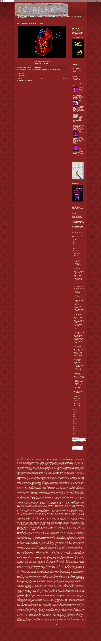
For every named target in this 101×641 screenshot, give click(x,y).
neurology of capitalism (25, 543)
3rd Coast (43, 462)
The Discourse (37, 590)
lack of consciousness (60, 527)
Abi (78, 463)
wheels (43, 613)
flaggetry (71, 499)
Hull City (53, 514)
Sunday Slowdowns (49, 584)
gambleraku (31, 69)
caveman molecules (71, 479)
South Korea (56, 578)
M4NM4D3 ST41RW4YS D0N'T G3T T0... (79, 333)
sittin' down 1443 (50, 575)
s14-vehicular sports (36, 567)
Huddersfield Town (47, 514)
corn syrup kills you (66, 484)
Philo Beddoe (80, 549)
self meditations (65, 570)
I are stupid (77, 514)
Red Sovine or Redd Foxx (28, 561)
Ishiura (45, 519)
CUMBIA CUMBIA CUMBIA (27, 487)
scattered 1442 (34, 568)
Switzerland (27, 586)
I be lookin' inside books (37, 515)
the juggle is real (23, 594)
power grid (69, 553)
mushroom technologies (28, 539)
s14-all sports (30, 566)
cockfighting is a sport (73, 483)
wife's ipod (63, 614)
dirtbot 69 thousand (30, 491)
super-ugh (70, 584)
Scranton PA (24, 570)
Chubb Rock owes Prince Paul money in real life (74, 482)
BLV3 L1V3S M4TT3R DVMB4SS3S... (78, 350)
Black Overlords (76, 473)
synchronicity (32, 586)
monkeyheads (20, 538)
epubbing (32, 496)
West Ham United (32, 613)
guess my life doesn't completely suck (66, 509)
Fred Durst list (29, 503)
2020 (74, 252)
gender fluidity (80, 505)
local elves (64, 531)
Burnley (34, 478)
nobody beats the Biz (60, 544)
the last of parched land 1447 (38, 595)
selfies (18, 571)
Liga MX (37, 529)
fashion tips (38, 498)
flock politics (22, 501)
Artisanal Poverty (80, 468)
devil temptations (61, 489)
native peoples (55, 542)
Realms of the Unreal (72, 560)
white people (26, 614)
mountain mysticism (77, 538)
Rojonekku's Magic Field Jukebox (32, 565)
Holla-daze (50, 513)
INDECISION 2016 (42, 518)
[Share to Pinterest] (40, 67)
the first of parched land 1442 (32, 591)
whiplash (21, 614)
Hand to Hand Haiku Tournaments (44, 510)
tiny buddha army (34, 603)
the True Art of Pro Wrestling (31, 599)
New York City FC (56, 543)
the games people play (34, 592)
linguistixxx (64, 529)
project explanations (57, 554)
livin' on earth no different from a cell (33, 531)
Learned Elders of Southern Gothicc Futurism (47, 528)
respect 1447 (50, 562)
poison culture (71, 552)
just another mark (57, 524)
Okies (76, 546)
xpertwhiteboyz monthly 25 (72, 618)
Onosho (76, 547)
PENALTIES (82, 548)
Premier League (20, 554)
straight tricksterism (41, 581)
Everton (51, 496)
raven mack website (77, 63)
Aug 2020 (76, 395)
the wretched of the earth (53, 599)
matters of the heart (65, 534)
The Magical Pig (29, 596)
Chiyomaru (45, 482)
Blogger (55, 624)
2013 (74, 419)
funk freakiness (35, 505)
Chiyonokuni (51, 482)
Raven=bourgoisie (43, 558)
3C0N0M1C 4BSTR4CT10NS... (78, 304)
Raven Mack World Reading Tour (32, 558)
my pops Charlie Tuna (55, 541)
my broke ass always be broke (61, 539)
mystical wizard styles (25, 542)
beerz (45, 472)
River (38, 563)
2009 (74, 426)
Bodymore (75, 474)
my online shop (76, 64)
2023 (74, 246)
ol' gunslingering (81, 546)
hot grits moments (36, 514)
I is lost (66, 515)
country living (38, 486)
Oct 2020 (76, 257)
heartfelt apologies (63, 511)
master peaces (33, 534)
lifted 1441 (19, 529)
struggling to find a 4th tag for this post (60, 581)
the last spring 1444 (71, 595)
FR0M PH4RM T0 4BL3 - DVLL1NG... (79, 325)
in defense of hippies (34, 518)
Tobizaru (41, 603)
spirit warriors (22, 580)
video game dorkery (49, 609)
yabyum (29, 619)
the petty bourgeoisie (67, 596)
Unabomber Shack (46, 606)
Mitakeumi (53, 537)
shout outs (59, 573)
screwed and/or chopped (33, 570)
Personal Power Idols (69, 549)
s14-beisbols (44, 566)
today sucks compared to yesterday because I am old (60, 603)
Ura (38, 608)
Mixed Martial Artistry (60, 537)
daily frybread (65, 487)
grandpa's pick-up (24, 509)
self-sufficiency (79, 570)
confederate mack (41, 484)
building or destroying (31, 477)
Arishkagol (42, 468)
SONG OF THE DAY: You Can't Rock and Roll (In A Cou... (79, 377)
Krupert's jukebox (71, 526)
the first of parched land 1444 (60, 591)
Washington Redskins (78, 610)
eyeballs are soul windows (51, 497)
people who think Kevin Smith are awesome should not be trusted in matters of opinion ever (34, 549)
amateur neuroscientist (36, 466)
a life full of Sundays (34, 463)
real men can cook (39, 560)
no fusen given (44, 544)
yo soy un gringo (44, 619)
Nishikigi (31, 544)
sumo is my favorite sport (38, 584)
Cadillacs (73, 478)
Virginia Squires (78, 609)
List (68, 529)
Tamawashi (19, 587)
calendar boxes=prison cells (22, 479)
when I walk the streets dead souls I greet (52, 69)
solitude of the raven (54, 577)
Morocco (33, 538)
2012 (74, 421)
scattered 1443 (42, 568)
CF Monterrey (34, 481)
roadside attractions (45, 563)
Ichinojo (62, 517)
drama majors (57, 492)
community (23, 484)
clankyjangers (25, 483)
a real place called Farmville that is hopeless (59, 463)
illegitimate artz (69, 517)
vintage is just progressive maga (67, 609)
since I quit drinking (73, 573)
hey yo (77, 511)
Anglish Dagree (47, 467)
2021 (74, 250)
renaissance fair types (64, 561)
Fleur (18, 501)
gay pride (74, 505)
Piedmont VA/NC (42, 551)
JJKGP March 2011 (32, 523)
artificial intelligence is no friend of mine (56, 468)
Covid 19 (44, 486)
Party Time (58, 548)
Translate (81, 441)
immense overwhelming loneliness (23, 518)
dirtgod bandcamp (76, 68)
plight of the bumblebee (58, 552)
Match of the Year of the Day (43, 534)
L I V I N (27, 527)
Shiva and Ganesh (20, 573)
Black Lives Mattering (68, 473)
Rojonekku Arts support (78, 563)
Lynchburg (52, 532)
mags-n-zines (27, 533)
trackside (78, 604)
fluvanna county (36, 501)
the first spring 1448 (24, 592)
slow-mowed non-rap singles (33, 576)
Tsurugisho (77, 605)
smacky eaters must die (56, 576)
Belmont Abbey (66, 472)
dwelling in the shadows (49, 493)
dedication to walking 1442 (55, 488)
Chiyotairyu (62, 482)
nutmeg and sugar (27, 546)
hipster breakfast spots (28, 513)
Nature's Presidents (72, 542)
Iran (42, 519)
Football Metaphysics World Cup (31, 502)
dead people (32, 488)
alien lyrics (59, 464)
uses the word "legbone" (56, 608)
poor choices (36, 553)
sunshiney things (62, 584)
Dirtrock (46, 491)
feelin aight (69, 498)
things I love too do (38, 600)
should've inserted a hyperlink (50, 573)
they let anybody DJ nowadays (66, 599)
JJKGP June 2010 (74, 522)
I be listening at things (27, 515)
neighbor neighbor (81, 542)
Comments (75, 449)
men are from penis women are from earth (41, 536)
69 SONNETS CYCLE (73, 462)
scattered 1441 (26, 568)
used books (47, 608)
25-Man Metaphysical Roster (24, 462)
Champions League (41, 481)
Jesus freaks (80, 519)
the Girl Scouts (44, 592)
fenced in (20, 499)
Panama (53, 548)
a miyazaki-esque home (44, 463)
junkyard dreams (49, 524)
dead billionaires (25, 488)
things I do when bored (29, 600)
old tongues (33, 547)
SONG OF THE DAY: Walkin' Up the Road (78, 360)
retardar (62, 562)
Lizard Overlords (53, 531)
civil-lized (19, 483)
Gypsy (18, 510)
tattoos (27, 587)
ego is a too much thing (28, 494)
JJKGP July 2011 (58, 522)
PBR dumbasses (76, 548)
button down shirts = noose (41, 478)
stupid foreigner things (45, 582)
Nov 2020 (76, 255)
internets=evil (19, 519)
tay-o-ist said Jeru (34, 587)
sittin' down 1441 (32, 575)
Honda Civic (75, 513)
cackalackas (68, 478)
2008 (74, 428)
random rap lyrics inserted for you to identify (75, 557)
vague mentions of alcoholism (24, 609)
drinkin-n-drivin (27, 493)
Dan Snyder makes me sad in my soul (76, 487)
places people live (57, 551)
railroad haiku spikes (27, 557)
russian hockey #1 (76, 565)
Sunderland (56, 584)
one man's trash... (39, 547)
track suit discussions (71, 604)
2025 (74, 243)
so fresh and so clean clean (22, 577)
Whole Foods (33, 614)
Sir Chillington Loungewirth (22, 575)
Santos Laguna (60, 567)
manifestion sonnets (73, 533)
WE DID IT (51, 611)
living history (45, 531)
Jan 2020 (76, 407)
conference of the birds (51, 484)
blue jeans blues (43, 474)
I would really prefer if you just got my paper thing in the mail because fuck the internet (40, 517)
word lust (55, 616)
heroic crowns (71, 511)
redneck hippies (37, 561)
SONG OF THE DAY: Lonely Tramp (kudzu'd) (81, 148)
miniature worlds (45, 537)
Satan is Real (66, 567)
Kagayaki (74, 524)
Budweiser (75, 78)
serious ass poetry (58, 571)
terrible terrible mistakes (70, 587)
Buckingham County (21, 477)
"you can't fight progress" (34, 459)
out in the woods (27, 548)
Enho (29, 496)
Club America (65, 483)
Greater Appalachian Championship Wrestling (36, 509)
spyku (42, 580)
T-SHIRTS (45, 586)
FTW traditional (78, 503)
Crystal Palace (81, 486)
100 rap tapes (64, 459)
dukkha (42, 493)
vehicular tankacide (41, 609)
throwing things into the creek (71, 601)
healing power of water (41, 511)
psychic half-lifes (25, 556)
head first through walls (30, 511)
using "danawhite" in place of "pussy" (68, 608)
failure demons (78, 497)
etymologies (47, 496)
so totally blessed (33, 577)
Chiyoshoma (56, 482)
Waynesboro (31, 611)
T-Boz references (39, 586)
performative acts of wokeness (58, 549)
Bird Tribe (59, 473)
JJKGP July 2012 (66, 522)
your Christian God (24, 620)
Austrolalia (33, 469)
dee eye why (21, 489)
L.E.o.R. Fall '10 (34, 527)
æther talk (25, 464)
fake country (24, 498)
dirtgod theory (39, 491)
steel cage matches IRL (74, 580)
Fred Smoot (36, 503)
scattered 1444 (50, 568)
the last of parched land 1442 (64, 594)
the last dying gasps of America (34, 594)
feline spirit (82, 498)
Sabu (43, 567)
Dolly (71, 491)
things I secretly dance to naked (50, 600)
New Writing (48, 543)
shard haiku (52, 572)
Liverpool (22, 531)
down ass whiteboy (33, 492)
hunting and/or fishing (60, 514)
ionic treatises (37, 519)
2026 (74, 241)
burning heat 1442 (75, 477)
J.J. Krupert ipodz (55, 519)
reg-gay (43, 561)
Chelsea (67, 481)
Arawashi (31, 468)
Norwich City (75, 544)
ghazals (49, 506)
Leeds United (59, 528)
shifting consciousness (68, 572)
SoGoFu (46, 577)
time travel (26, 603)
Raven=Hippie (57, 558)
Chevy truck (72, 481)
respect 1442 (28, 562)
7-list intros (81, 462)
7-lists (18, 463)
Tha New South (21, 589)
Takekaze (71, 586)
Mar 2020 (76, 403)
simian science (65, 573)
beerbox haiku (39, 472)
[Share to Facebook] (39, 67)
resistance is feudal (72, 561)
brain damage (61, 476)
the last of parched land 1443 (78, 594)
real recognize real (47, 560)
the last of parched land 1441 (50, 594)
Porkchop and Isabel (49, 553)
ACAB (82, 463)
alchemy (53, 464)
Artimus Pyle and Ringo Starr (70, 468)
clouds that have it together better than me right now (51, 483)
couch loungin (22, 486)
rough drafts (55, 565)
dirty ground (51, 491)
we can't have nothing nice (41, 611)
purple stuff (57, 556)
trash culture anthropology (38, 605)
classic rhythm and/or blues (35, 483)
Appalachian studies (24, 468)
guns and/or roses (79, 509)
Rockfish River (59, 563)
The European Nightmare (73, 590)
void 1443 (23, 610)
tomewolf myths (76, 603)
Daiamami (59, 487)
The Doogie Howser (46, 590)
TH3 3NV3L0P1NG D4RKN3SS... (77, 307)
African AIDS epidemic (41, 464)
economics (73, 493)
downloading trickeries (43, 492)
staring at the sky (58, 580)
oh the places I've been (58, 546)
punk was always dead (34, 556)
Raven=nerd (64, 558)
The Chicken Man (72, 589)
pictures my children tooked (32, 551)
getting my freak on (42, 506)
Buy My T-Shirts (51, 478)
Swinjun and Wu (20, 586)
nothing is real (81, 544)
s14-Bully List (50, 566)
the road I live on (52, 598)
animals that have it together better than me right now (63, 467)
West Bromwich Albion (23, 613)
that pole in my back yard (32, 589)
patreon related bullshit (66, 548)
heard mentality (50, 511)
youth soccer (47, 620)
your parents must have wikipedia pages (37, 620)
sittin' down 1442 (41, 575)
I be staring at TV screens (57, 515)
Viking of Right (57, 609)
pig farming (49, 551)
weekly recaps (69, 611)
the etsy (66, 590)
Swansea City (67, 585)
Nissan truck (36, 544)
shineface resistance (78, 572)
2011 (74, 423)
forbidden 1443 (67, 502)
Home (42, 78)
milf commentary (24, 537)
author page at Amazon (77, 72)
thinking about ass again (36, 601)
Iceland (58, 517)
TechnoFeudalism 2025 (48, 587)
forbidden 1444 (75, 502)
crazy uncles (64, 486)
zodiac (57, 620)
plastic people (49, 552)
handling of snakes (55, 510)
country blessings (29, 486)
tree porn (56, 605)
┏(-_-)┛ (51, 459)
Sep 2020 (76, 258)
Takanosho (61, 586)
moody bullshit (27, 538)
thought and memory (45, 601)
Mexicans (74, 536)
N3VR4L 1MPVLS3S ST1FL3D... (78, 330)
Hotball (41, 514)
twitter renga (26, 606)
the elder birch (53, 590)
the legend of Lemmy (80, 595)
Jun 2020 (76, 398)
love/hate (40, 532)
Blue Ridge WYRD (59, 474)
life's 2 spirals (79, 528)
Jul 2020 (76, 396)
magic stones (19, 533)
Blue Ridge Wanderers (51, 474)
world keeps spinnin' (26, 618)
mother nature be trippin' (59, 538)
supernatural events (78, 584)
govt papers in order (69, 508)
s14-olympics (79, 566)
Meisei (25, 536)
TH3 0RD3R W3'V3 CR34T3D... (78, 315)
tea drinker (41, 587)
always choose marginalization (78, 464)
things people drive (26, 601)
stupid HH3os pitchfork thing (56, 582)
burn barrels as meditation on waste (44, 477)
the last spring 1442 (50, 595)
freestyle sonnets (54, 503)
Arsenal (46, 468)
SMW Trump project (79, 576)
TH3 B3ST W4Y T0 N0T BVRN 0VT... (78, 261)
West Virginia (39, 613)
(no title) (80, 113)
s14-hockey (73, 566)
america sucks (46, 466)
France (81, 502)
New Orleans (42, 543)
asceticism (19, 469)
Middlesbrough (80, 536)
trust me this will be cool (70, 605)
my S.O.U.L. (64, 541)
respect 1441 (20, 562)
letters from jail (72, 528)
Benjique (79, 472)
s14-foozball (67, 566)
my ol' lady (46, 541)
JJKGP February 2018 (21, 522)
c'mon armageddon (59, 478)
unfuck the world (62, 606)
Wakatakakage (55, 610)
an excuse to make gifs (60, 466)
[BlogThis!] (36, 67)
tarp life (23, 587)
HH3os (80, 511)
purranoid (63, 556)
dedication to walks (80, 488)
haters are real (69, 510)
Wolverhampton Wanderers (22, 616)
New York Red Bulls (63, 543)
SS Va (52, 580)
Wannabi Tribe (70, 610)
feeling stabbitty (75, 498)
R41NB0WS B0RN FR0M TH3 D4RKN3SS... (79, 339)
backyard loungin (69, 469)
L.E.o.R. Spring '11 (42, 527)
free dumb (42, 503)
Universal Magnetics (31, 608)
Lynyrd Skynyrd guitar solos (60, 532)
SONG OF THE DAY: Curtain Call (78, 347)
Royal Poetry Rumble (62, 565)
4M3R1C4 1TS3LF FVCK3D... (77, 363)
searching (42, 570)
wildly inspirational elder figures (23, 615)
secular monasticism (56, 570)
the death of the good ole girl (28, 590)
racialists (18, 557)
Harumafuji (63, 510)
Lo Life (59, 531)
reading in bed (79, 558)
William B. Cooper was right (35, 615)
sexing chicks (40, 572)
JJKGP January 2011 (31, 522)
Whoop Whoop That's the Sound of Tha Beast (52, 614)
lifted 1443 (32, 529)
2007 (74, 430)
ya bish (26, 619)
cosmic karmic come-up (75, 484)
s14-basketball (37, 566)
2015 (74, 416)
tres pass (62, 605)
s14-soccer (30, 567)
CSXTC (19, 487)
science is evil (71, 568)
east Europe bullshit (60, 493)
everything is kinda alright (78, 496)
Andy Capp (41, 467)
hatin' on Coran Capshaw (77, 510)
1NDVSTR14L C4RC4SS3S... (77, 292)
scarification (19, 568)
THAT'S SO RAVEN (43, 589)
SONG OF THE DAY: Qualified (78, 318)
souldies (50, 578)
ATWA (28, 469)
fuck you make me (24, 505)
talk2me (81, 586)
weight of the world (77, 611)
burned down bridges (55, 477)
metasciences (58, 536)
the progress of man (28, 598)
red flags (21, 561)
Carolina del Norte (57, 479)
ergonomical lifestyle (39, 496)
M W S (68, 532)
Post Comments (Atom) (27, 80)
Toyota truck (55, 604)
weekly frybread (63, 611)
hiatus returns (19, 513)
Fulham (30, 505)
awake (37, 469)
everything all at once (67, 496)
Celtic (78, 479)
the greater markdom (64, 592)
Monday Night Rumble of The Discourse (77, 537)
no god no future (51, 544)
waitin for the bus (49, 610)
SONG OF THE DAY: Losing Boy (78, 389)
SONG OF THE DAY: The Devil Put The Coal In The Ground (79, 272)
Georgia (31, 506)
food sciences (63, 501)
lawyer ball (68, 527)
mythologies (33, 542)
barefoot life (78, 469)
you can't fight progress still (71, 619)
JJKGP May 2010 (49, 523)
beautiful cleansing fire (68, 471)
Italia (49, 519)
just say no (70, 524)
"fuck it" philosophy (21, 459)
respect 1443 (35, 562)
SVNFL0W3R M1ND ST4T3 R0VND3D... (78, 279)
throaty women (61, 601)
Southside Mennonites (70, 578)
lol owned (70, 531)
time (21, 603)
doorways (26, 492)
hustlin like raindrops (69, 514)
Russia (70, 565)
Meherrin (20, 536)
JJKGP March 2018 (41, 523)
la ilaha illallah (51, 527)
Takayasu (66, 586)
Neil (18, 543)
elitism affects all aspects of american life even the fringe (58, 494)
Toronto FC (31, 604)
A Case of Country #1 (25, 463)
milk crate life (30, 537)
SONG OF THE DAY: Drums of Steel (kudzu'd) (81, 103)
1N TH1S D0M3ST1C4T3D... (78, 372)
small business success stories (67, 576)
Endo (18, 496)
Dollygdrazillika (76, 491)
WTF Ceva (51, 618)
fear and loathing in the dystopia (52, 498)
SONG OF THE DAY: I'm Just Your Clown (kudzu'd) (81, 134)
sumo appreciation (27, 584)
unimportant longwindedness (73, 606)
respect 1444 (42, 562)
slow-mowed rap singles (45, 576)
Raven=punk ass (72, 558)
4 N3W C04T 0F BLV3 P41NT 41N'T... (78, 357)
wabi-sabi (35, 610)
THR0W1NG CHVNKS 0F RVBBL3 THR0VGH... (79, 310)
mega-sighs (73, 534)
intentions (65, 518)
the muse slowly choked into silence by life (53, 596)
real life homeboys (25, 560)
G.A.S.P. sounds (56, 505)
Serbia (45, 571)
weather (56, 611)
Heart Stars (57, 511)
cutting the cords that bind (40, 487)
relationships (48, 561)
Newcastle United (72, 543)
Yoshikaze (51, 619)
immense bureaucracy (78, 517)
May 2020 (76, 400)
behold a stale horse (53, 472)
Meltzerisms (30, 536)
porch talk (42, 553)
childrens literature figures (25, 482)
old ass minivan (21, 547)
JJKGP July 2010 (50, 522)
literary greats (72, 529)
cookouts (58, 484)
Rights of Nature (23, 563)
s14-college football (59, 566)
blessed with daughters (27, 474)
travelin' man (48, 605)
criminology (71, 486)
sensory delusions (29, 571)
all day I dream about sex (66, 464)
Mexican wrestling (66, 536)
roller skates (44, 565)
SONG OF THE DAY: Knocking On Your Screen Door (78, 298)
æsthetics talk (19, 464)
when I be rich (50, 613)
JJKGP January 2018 (41, 522)
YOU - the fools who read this (59, 619)
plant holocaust (72, 551)
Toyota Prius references (47, 604)
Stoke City (30, 581)
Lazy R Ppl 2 (74, 527)
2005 (74, 433)
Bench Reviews (74, 472)
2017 (74, 412)
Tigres (18, 603)
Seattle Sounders (48, 570)
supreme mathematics (21, 585)
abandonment (72, 463)
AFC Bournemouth (32, 464)
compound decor (31, 484)
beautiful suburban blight (21, 472)
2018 (74, 411)
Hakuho (28, 510)
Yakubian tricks (35, 619)
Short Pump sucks (40, 573)
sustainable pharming (41, 69)
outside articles (34, 548)
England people (23, 496)
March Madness (25, 534)
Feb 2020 (76, 405)
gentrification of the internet (22, 506)
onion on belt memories (61, 547)
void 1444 (29, 610)
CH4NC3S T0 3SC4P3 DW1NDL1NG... (78, 369)
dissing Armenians (59, 491)
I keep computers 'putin (74, 515)
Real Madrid (33, 560)
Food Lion (56, 501)
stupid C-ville (27, 582)
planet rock (65, 551)
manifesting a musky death (63, 533)
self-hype (72, 570)
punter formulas (43, 556)
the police (74, 596)
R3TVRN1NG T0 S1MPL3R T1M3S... (78, 374)
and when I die (34, 467)
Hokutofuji (44, 513)
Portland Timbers (58, 553)
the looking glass (21, 596)
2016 (74, 414)
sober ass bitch (40, 577)
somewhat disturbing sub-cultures (30, 578)
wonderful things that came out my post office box (38, 616)
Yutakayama (53, 620)
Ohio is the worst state (69, 546)
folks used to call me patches (47, 501)
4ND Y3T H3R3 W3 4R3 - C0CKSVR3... (79, 313)
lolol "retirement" (77, 531)
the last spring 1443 (60, 595)
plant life (78, 551)
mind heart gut (37, 537)
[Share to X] (38, 67)
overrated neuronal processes (44, 548)
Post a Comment (22, 75)
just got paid (64, 524)
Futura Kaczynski (43, 505)
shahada (46, 572)
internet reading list (79, 518)
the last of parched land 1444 (24, 595)
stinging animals (24, 581)
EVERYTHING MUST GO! (21, 497)
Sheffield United (60, 572)
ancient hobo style (25, 467)
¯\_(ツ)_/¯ (44, 459)
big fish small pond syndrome (50, 473)
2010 (74, 425)
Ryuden (82, 565)
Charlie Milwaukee (55, 481)
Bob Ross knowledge (68, 474)
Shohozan (26, 573)
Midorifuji (18, 537)
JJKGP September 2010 (39, 524)
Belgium (60, 472)
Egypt (35, 494)
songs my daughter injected (43, 578)
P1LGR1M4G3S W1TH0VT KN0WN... (78, 269)
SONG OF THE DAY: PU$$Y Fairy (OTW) (78, 353)
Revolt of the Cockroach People (71, 562)
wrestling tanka (44, 618)
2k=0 (33, 462)
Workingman (68, 616)
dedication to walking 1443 (68, 488)
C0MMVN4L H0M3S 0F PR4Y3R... (78, 301)
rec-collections (80, 560)
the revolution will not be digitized (40, 598)
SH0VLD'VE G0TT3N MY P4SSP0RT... (79, 392)
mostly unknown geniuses (40, 538)
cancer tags (32, 479)
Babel (46, 469)
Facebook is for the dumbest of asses (66, 497)
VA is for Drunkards (80, 608)
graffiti (76, 508)
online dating (71, 547)
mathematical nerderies (54, 534)
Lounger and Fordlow (33, 532)
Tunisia (82, 605)
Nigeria (21, 544)
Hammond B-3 (33, 510)
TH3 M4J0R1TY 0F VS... (79, 286)
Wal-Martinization (63, 610)
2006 (74, 432)
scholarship (64, 568)
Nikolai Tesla (26, 544)
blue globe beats (35, 474)
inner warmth (60, 518)
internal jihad (71, 518)
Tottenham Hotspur (37, 604)
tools (22, 604)
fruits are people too (70, 503)
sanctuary (53, 567)
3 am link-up (37, 462)
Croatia (76, 486)
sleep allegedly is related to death (63, 575)
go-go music (66, 506)
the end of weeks (61, 590)
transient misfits (24, 605)
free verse (48, 503)
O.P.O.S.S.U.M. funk (42, 546)
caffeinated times (80, 478)
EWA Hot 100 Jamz (31, 497)
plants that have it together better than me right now (33, 552)
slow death (74, 575)
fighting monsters (43, 499)
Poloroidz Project (27, 553)
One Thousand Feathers (50, 547)
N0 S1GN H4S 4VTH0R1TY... (77, 264)
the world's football (41, 599)
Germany (36, 506)
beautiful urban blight (31, 472)
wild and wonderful (70, 614)
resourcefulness (81, 561)
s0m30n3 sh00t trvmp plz (22, 566)
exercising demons (41, 497)
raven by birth (21, 558)
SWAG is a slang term (59, 585)
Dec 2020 (76, 253)
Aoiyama (77, 467)
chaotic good (48, 481)
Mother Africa (49, 538)
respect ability (57, 562)
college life (80, 483)
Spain (18, 580)
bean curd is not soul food (52, 471)
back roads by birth (52, 469)
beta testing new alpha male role (31, 473)
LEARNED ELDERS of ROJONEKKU (30, 528)
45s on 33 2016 (64, 462)
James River (73, 519)
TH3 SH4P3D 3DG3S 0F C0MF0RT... (79, 289)
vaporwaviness (33, 609)
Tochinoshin (46, 603)
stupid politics (67, 582)
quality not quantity (79, 556)
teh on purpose (56, 587)
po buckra (65, 552)
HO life (40, 513)
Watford (18, 611)
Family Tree (31, 498)
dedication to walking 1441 (42, 488)
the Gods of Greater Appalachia (53, 592)
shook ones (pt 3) (33, 573)
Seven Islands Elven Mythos (30, 572)
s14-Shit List (23, 567)
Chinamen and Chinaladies (36, 482)
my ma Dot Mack (31, 541)
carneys (50, 479)
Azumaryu (42, 469)
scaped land (79, 567)
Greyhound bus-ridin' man (51, 509)
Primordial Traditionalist (37, 554)
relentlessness (56, 561)
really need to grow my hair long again (59, 560)
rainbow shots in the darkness (50, 557)
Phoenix (23, 551)
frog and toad (63, 503)
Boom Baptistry (81, 474)
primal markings (28, 554)
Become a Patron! (75, 22)
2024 (74, 245)
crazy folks (58, 486)
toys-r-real (62, 604)
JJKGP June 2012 (23, 523)
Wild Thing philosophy (80, 614)
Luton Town (46, 532)
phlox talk (18, 551)
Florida (29, 501)
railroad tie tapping (37, 557)
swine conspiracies (79, 585)
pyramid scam (70, 556)
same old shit (48, 567)
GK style (53, 506)
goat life (71, 506)
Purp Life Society (50, 556)
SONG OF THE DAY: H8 (78, 355)
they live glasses (77, 599)
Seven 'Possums (21, 572)
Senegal (23, 571)
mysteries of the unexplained (74, 541)
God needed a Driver (78, 506)
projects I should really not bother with (71, 554)
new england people (34, 543)
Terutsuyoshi (82, 587)
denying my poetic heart (51, 489)
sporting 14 (29, 580)
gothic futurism (60, 508)
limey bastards (58, 529)
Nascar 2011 (40, 542)
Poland (77, 552)
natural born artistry (63, 542)
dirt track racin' (22, 491)
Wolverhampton (81, 615)
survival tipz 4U (31, 585)
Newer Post (19, 78)
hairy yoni (23, 510)
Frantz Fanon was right (21, 503)
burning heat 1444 (26, 478)
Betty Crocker (40, 473)
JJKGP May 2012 (66, 523)
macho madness (80, 532)
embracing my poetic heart (76, 494)
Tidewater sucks (80, 601)
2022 (74, 248)
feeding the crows (63, 498)
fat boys (44, 498)
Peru (76, 549)
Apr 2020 (76, 401)
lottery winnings (24, 532)
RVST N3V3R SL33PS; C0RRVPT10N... (78, 384)
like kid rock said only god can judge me (47, 529)
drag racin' (51, 492)
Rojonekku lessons (20, 565)
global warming (59, 506)
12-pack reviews (79, 459)
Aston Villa (24, 469)
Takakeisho (51, 586)
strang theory (49, 581)
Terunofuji (76, 587)
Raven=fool (50, 558)
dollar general (66, 491)
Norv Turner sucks (68, 544)
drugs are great (35, 493)
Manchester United (53, 533)
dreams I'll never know (74, 492)
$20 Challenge (57, 459)
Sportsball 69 (37, 580)
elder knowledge (41, 494)
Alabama (47, 464)
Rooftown (49, 565)
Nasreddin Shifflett (47, 542)
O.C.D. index (34, 546)
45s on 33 (48, 462)
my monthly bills (38, 541)
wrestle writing (35, 618)
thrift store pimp (54, 601)
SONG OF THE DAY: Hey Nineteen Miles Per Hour (79, 321)
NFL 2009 (78, 543)
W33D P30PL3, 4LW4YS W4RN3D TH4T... (79, 284)
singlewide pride (81, 573)
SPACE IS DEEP (78, 578)
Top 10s (26, 604)
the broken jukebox (53, 589)
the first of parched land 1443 (46, 591)
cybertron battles (50, 487)
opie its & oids (81, 547)
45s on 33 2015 (56, 462)
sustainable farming (40, 585)
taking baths (77, 586)
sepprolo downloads (38, 571)
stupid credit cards (35, 582)
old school (27, 547)
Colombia (18, 484)
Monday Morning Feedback (78, 123)
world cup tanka (77, 616)
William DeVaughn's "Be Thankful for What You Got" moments (54, 615)
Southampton (62, 578)
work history (61, 616)
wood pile (50, 616)
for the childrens (49, 502)
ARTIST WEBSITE (20, 17)
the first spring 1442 (72, 591)
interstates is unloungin (28, 519)
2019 (74, 409)
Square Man (47, 580)
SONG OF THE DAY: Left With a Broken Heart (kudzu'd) (81, 89)
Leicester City (65, 528)
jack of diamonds (65, 519)
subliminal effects (76, 582)
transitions (30, 605)
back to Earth (61, 469)
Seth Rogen (66, 571)
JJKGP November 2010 (75, 523)
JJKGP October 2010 (29, 524)
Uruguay (42, 608)
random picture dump (61, 557)
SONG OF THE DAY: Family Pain (78, 387)
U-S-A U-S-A (39, 606)
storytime (34, 581)
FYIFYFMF (49, 505)
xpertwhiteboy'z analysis (59, 618)
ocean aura (49, 546)
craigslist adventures (51, 486)
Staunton (67, 580)
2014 (74, 418)
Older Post (65, 78)
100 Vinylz (71, 459)
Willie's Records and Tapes (72, 615)
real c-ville (19, 560)
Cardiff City (46, 479)
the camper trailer (62, 589)
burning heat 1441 (66, 477)
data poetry (19, 488)
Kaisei (79, 524)
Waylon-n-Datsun (24, 611)
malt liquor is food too (37, 533)
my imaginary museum (74, 539)
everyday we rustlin (58, 496)
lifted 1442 (25, 529)
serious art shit (50, 571)
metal (52, 536)
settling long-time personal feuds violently (76, 571)
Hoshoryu (29, 514)
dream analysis (65, 492)
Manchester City (45, 533)
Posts (74, 446)
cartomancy (64, 479)
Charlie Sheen (62, 481)
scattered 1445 (57, 568)
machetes (73, 532)
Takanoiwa (56, 586)
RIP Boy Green (32, 563)
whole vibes (40, 614)
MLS (67, 537)
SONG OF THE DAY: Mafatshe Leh (78, 336)
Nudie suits (21, 546)
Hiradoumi (36, 513)
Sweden (72, 585)
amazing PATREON (69, 16)
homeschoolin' (68, 513)
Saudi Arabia (73, 567)
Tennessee (62, 587)
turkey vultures (19, 606)
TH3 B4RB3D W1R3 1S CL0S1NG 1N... (78, 366)
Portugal (63, 553)
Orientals (20, 548)
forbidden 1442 (26, 69)
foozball (41, 502)
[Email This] (35, 67)
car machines (39, 479)
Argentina (36, 468)
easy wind (67, 493)
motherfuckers (68, 538)
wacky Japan (41, 610)
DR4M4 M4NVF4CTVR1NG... (78, 381)
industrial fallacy (51, 518)
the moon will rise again (38, 596)
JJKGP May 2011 (57, 523)
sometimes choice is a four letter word (67, 577)
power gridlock (77, 553)
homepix (35, 69)
